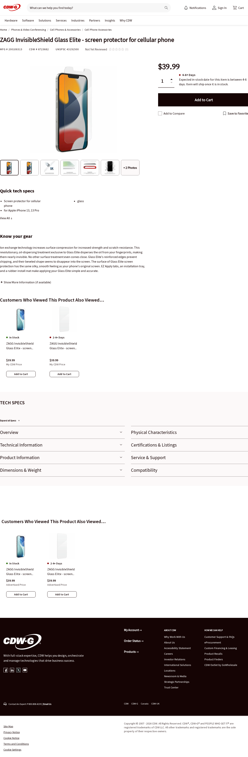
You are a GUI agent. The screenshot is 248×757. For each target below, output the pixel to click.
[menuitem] (186, 8)
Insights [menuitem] (110, 20)
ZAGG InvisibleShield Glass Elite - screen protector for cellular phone (20, 571)
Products (130, 652)
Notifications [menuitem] (197, 8)
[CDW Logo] (11, 7)
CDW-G (134, 703)
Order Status (132, 641)
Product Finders (213, 659)
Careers (168, 653)
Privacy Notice (11, 732)
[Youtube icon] (25, 670)
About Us (169, 642)
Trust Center (171, 687)
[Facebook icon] (5, 670)
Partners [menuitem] (94, 20)
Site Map (8, 726)
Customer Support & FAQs (219, 637)
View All (5, 218)
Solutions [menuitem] (45, 20)
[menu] (195, 7)
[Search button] (166, 8)
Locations (169, 670)
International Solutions (177, 665)
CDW (126, 703)
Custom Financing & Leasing (220, 648)
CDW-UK (155, 703)
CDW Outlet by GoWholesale (220, 665)
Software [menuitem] (28, 20)
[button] (238, 7)
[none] (11, 20)
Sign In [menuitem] (222, 8)
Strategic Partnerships (176, 682)
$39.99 (169, 66)
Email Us (47, 704)
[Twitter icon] (18, 670)
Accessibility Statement (177, 648)
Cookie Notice (11, 738)
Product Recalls (213, 653)
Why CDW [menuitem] (126, 20)
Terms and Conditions (16, 744)
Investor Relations (174, 659)
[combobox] (93, 7)
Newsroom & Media (175, 676)
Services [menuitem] (61, 20)
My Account (132, 630)
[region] (124, 345)
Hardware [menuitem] (11, 20)
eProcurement (212, 642)
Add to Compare (174, 113)
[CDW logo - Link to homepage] (11, 7)
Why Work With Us (174, 637)
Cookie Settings (12, 749)
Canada (144, 703)
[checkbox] (160, 113)
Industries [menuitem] (77, 20)
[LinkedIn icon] (12, 670)
